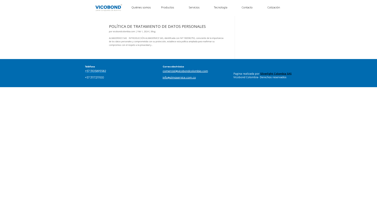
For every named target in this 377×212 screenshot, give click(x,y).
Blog (153, 31)
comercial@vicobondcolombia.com (185, 71)
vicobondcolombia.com (124, 31)
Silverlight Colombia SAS (276, 73)
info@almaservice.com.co (179, 77)
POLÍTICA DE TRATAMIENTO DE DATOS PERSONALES (157, 26)
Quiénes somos (141, 7)
